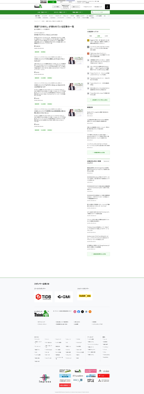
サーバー (51, 16)
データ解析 (58, 349)
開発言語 (58, 346)
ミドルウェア (79, 342)
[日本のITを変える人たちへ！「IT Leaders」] (78, 376)
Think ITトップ (37, 21)
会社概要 (76, 324)
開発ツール (68, 346)
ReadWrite (105, 357)
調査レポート (91, 347)
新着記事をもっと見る (99, 152)
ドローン (83, 2)
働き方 (78, 354)
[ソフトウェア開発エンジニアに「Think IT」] (78, 371)
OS (104, 16)
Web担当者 (79, 1)
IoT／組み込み (90, 16)
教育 (78, 358)
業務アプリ (37, 349)
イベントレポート (61, 17)
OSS (36, 352)
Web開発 (79, 346)
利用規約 (94, 322)
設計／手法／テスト (49, 346)
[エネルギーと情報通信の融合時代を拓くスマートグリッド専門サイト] (91, 376)
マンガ (78, 17)
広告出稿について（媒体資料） (62, 322)
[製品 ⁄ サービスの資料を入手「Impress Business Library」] (65, 381)
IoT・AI (87, 1)
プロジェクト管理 (80, 352)
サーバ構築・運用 (91, 352)
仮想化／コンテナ (80, 16)
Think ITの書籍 (85, 17)
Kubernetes (45, 17)
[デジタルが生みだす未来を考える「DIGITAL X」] (78, 381)
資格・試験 (37, 358)
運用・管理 (68, 352)
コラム (104, 352)
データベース (37, 346)
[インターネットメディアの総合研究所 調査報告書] (103, 371)
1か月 (106, 36)
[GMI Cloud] (64, 296)
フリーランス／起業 (59, 358)
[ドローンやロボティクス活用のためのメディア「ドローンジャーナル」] (91, 381)
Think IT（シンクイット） (41, 6)
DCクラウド (92, 1)
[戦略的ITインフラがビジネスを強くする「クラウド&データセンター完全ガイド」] (65, 371)
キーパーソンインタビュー (93, 344)
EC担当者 (84, 1)
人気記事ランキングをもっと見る (99, 100)
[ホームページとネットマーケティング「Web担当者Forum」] (91, 371)
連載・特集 (37, 16)
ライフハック (68, 358)
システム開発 (99, 16)
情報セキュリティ (91, 349)
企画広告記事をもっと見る (99, 254)
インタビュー (69, 17)
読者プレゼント (76, 6)
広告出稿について (98, 6)
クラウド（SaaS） (49, 349)
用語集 (43, 21)
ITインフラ (44, 16)
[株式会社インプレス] (45, 378)
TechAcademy (106, 354)
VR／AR (47, 352)
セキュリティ (68, 354)
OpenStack (53, 17)
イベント (105, 349)
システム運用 (38, 354)
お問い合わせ (77, 322)
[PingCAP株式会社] (43, 296)
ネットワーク (58, 16)
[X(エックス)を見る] (82, 311)
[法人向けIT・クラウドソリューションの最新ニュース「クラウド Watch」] (65, 376)
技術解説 (105, 341)
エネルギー (79, 2)
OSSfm (92, 17)
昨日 (91, 36)
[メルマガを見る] (75, 311)
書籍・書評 (105, 344)
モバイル (68, 349)
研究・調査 (97, 1)
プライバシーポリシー (42, 324)
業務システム (91, 341)
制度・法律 (37, 361)
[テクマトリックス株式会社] (84, 295)
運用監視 (58, 354)
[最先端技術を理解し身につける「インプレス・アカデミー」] (103, 381)
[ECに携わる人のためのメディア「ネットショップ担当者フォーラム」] (103, 376)
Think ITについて (88, 6)
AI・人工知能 (38, 17)
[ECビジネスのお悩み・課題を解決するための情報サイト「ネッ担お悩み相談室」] (65, 386)
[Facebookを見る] (78, 311)
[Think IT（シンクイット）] (41, 315)
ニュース (105, 339)
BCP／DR (48, 354)
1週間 (98, 36)
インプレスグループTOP (98, 324)
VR (74, 17)
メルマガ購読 (56, 6)
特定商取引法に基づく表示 (61, 324)
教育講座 (87, 2)
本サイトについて (41, 322)
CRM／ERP (79, 349)
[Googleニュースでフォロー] (86, 311)
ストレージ (65, 16)
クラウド (72, 16)
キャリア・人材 (48, 358)
